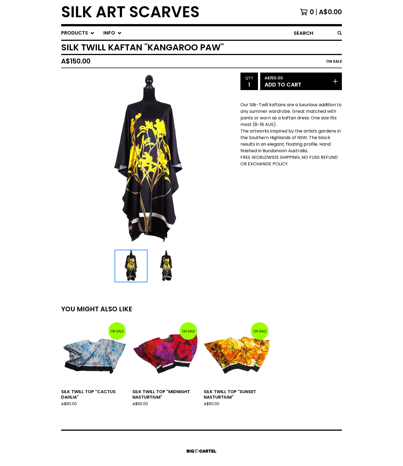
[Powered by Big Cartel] (201, 451)
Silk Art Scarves (130, 12)
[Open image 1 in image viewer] (148, 160)
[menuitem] (78, 33)
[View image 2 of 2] (166, 266)
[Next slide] (228, 159)
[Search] (339, 33)
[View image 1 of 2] (131, 266)
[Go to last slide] (68, 159)
